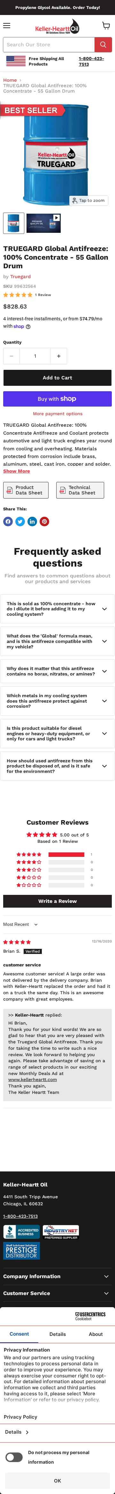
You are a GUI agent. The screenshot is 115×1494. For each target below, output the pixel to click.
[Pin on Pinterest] (44, 521)
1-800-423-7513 (20, 1216)
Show (16, 471)
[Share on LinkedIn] (32, 521)
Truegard (20, 276)
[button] (29, 854)
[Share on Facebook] (8, 521)
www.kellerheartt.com (32, 1079)
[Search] (103, 44)
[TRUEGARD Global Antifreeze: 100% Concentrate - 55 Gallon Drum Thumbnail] (14, 223)
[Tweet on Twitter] (20, 521)
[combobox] (49, 44)
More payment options (57, 413)
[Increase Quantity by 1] (59, 356)
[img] (17, 942)
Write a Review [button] (57, 901)
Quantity (12, 342)
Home (10, 80)
